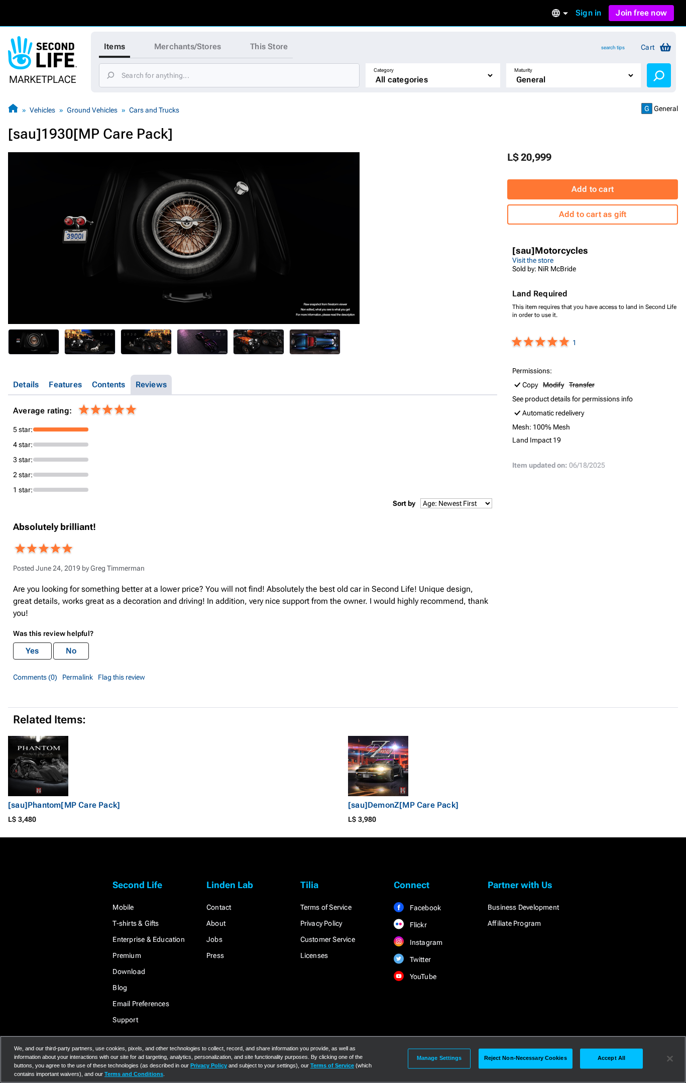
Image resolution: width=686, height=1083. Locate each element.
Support (125, 1020)
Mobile (123, 907)
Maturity (523, 70)
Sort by (404, 503)
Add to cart (592, 189)
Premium (126, 955)
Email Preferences (140, 1004)
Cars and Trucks (154, 110)
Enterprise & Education (148, 939)
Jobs (214, 939)
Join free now (641, 13)
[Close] (670, 1058)
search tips (613, 47)
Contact (218, 907)
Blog (119, 988)
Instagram (425, 942)
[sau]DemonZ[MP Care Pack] (403, 805)
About (215, 923)
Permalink (77, 677)
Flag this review (121, 677)
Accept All (611, 1058)
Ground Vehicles (92, 110)
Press (215, 955)
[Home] (13, 109)
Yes (32, 651)
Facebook (424, 908)
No (71, 651)
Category (384, 70)
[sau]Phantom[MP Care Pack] (64, 805)
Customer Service (327, 939)
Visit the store (532, 260)
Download (128, 971)
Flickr (417, 925)
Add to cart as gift (593, 214)
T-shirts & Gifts (135, 923)
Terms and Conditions (133, 1074)
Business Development (523, 907)
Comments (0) (35, 677)
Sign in (588, 13)
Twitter (419, 959)
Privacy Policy (321, 923)
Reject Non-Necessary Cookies (525, 1058)
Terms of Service (326, 907)
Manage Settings (439, 1058)
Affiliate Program (514, 923)
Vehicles (42, 110)
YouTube (422, 976)
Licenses (314, 955)
